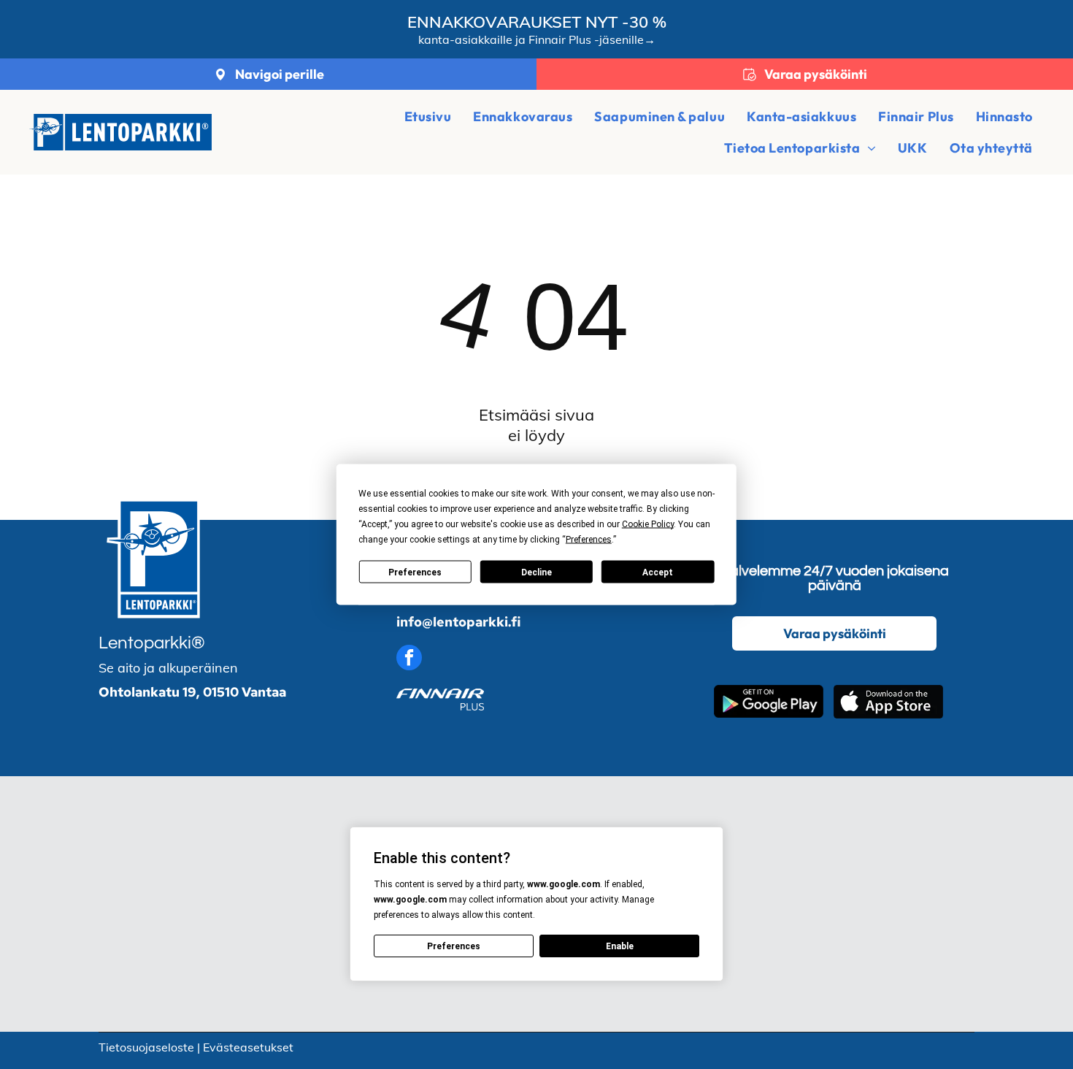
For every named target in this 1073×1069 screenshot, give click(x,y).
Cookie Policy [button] (648, 524)
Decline (536, 572)
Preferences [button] (589, 539)
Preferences (415, 572)
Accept (657, 572)
